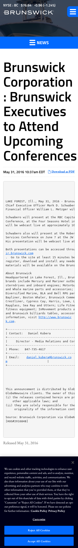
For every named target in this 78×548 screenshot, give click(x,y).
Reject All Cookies (39, 530)
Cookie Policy (39, 511)
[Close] (73, 462)
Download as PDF (63, 171)
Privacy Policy (56, 511)
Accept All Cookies (39, 541)
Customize (39, 519)
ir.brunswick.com (19, 253)
